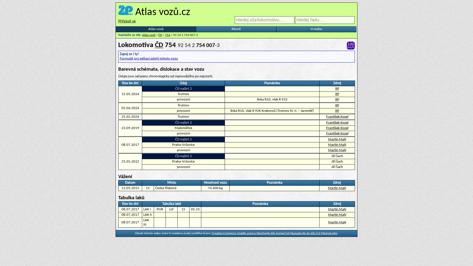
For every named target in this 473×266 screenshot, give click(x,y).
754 (167, 35)
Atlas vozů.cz (162, 12)
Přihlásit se (127, 21)
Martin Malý (337, 139)
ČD (160, 35)
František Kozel (337, 117)
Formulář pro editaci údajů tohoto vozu (149, 59)
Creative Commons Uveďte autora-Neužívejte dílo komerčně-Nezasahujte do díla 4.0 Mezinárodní (275, 233)
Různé (236, 29)
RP (337, 89)
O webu (316, 29)
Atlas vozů (156, 29)
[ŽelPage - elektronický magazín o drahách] (125, 12)
